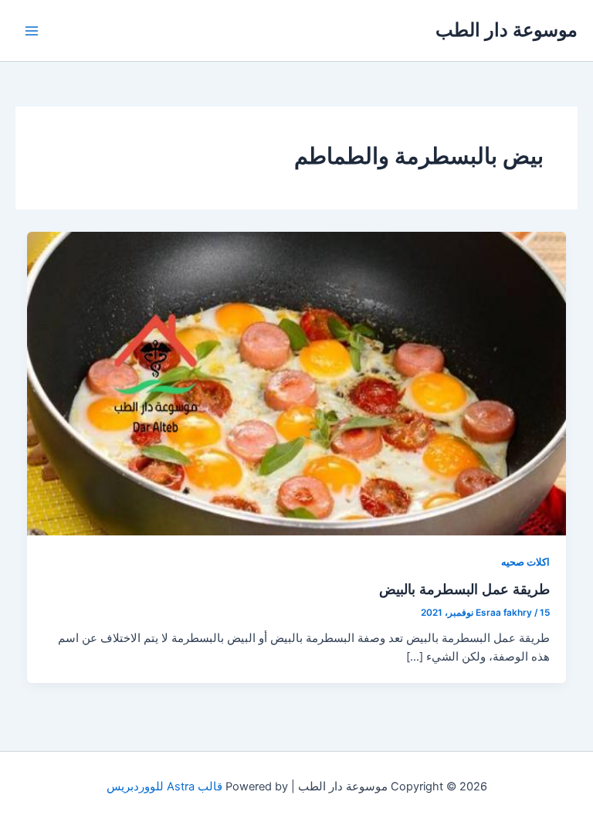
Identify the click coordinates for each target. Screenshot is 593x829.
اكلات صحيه (525, 562)
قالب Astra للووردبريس (164, 786)
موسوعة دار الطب (506, 30)
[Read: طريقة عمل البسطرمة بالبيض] (297, 382)
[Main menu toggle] (31, 31)
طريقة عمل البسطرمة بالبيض (464, 588)
